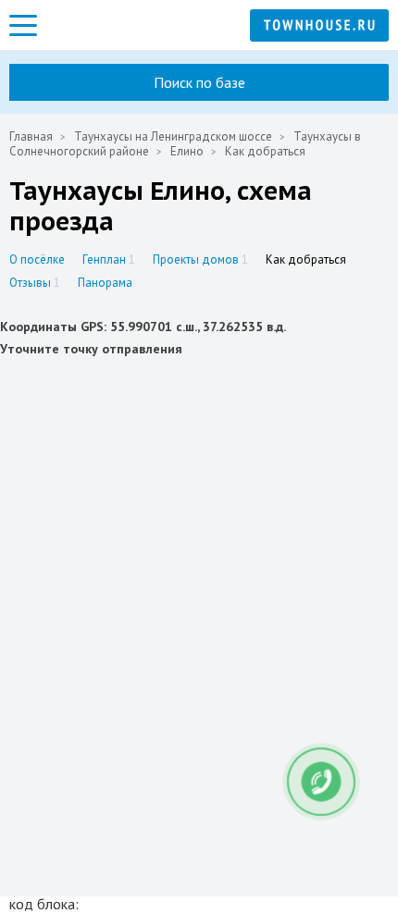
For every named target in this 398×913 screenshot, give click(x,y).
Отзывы (34, 282)
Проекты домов (200, 259)
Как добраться (306, 259)
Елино (187, 151)
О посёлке (37, 259)
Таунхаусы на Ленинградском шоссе (173, 136)
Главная (31, 136)
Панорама (105, 282)
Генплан (108, 259)
